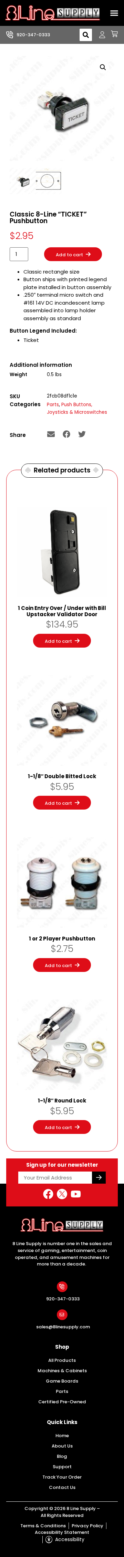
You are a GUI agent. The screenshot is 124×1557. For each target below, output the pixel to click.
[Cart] (112, 33)
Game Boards (62, 1381)
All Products (62, 1360)
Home (62, 1435)
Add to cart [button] (58, 641)
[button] (114, 13)
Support (62, 1466)
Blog (62, 1456)
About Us (62, 1446)
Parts (53, 404)
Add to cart (69, 254)
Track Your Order (62, 1477)
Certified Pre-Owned (62, 1401)
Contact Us (62, 1487)
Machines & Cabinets (62, 1370)
